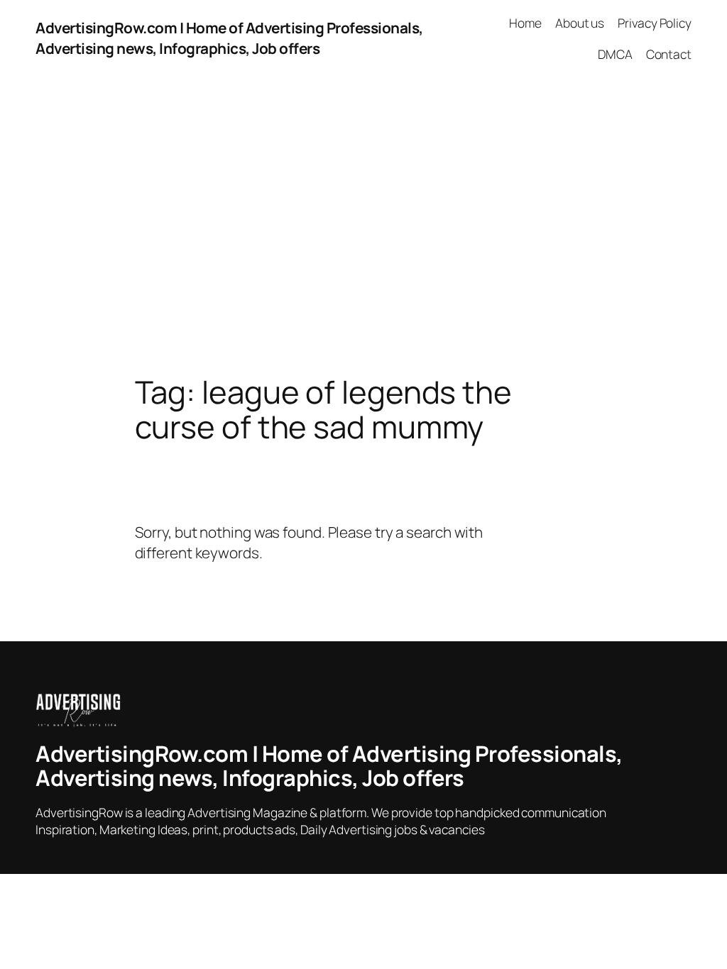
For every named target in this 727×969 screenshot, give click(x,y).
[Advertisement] (363, 225)
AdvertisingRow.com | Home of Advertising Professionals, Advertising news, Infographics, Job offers (229, 38)
